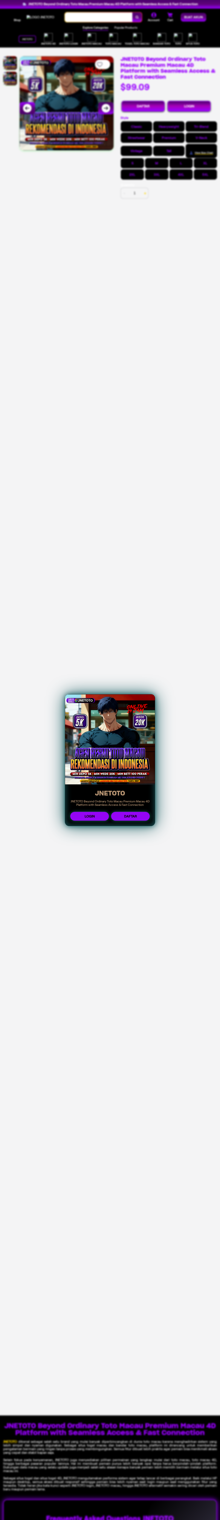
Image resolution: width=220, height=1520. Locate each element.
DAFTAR (130, 816)
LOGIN (90, 816)
